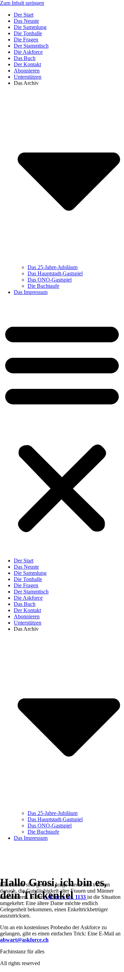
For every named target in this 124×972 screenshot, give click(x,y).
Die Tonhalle (28, 33)
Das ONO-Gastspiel (50, 280)
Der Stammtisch (31, 46)
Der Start (23, 15)
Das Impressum (31, 292)
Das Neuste (26, 21)
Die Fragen (26, 39)
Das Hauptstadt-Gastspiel (55, 273)
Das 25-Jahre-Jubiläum (53, 267)
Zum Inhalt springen (22, 3)
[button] (62, 426)
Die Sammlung (30, 27)
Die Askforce (28, 52)
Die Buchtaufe (43, 286)
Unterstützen (27, 77)
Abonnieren (27, 70)
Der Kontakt (27, 64)
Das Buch (24, 58)
